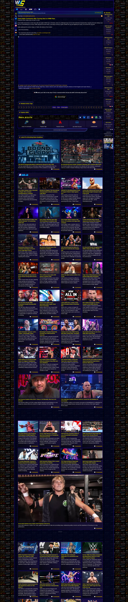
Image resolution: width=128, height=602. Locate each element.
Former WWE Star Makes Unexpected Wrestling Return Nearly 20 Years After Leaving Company (92, 556)
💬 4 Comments (34, 596)
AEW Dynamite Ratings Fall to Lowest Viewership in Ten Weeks (49, 462)
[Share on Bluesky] (84, 117)
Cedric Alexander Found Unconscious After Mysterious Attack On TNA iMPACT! (28, 585)
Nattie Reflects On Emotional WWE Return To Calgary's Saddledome (27, 360)
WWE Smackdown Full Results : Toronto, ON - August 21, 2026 (26, 555)
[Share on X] (100, 117)
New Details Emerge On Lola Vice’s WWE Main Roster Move (92, 332)
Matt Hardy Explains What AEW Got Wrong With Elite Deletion (92, 462)
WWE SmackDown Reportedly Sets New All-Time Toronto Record (92, 434)
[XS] (24, 16)
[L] (29, 16)
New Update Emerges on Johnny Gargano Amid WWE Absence (91, 303)
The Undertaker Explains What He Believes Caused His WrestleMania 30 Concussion (79, 400)
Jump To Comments (26, 126)
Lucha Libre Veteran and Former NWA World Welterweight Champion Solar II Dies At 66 (92, 192)
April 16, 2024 (36, 34)
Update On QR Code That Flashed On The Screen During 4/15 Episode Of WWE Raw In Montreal (43, 85)
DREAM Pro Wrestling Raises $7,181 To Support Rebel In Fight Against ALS (70, 192)
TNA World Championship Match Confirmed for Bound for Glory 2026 (36, 164)
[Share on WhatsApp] (96, 117)
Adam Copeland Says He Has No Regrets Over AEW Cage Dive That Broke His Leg (91, 585)
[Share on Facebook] (88, 117)
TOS (105, 136)
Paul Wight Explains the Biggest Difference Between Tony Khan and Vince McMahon (49, 361)
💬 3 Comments (55, 232)
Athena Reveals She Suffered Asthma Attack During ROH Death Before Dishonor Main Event (92, 361)
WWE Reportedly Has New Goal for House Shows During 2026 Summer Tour (27, 276)
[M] (27, 16)
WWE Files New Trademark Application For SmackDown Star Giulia (69, 556)
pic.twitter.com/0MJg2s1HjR (43, 32)
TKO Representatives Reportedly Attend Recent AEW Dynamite (69, 462)
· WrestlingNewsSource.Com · (20, 7)
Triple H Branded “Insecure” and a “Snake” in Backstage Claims (27, 332)
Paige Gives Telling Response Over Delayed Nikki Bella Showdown (92, 275)
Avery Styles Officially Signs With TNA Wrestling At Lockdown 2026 (48, 220)
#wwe (54, 107)
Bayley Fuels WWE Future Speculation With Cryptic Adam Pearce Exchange (48, 304)
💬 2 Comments (55, 446)
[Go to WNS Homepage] (20, 4)
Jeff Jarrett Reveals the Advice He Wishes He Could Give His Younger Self (70, 249)
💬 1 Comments (98, 232)
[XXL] (33, 16)
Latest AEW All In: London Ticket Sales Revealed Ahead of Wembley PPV (70, 304)
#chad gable (64, 107)
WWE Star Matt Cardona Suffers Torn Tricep (70, 275)
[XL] (31, 16)
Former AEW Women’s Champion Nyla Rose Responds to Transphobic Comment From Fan (49, 435)
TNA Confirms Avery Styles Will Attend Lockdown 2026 (48, 275)
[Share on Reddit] (92, 117)
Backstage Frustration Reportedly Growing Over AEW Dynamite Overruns (48, 333)
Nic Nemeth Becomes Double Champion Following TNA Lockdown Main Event (81, 164)
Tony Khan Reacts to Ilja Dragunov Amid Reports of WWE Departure (27, 434)
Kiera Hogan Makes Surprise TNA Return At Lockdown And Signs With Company (70, 221)
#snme (108, 83)
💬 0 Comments (55, 169)
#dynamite (108, 63)
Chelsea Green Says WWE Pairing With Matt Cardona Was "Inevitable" (70, 332)
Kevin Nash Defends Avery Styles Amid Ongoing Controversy (34, 523)
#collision (108, 127)
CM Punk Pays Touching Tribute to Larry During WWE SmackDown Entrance (70, 435)
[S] (26, 16)
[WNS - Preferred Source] (60, 97)
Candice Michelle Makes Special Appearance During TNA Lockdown (92, 220)
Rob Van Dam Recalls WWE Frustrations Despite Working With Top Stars (27, 304)
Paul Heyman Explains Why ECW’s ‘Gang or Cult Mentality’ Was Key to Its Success (37, 400)
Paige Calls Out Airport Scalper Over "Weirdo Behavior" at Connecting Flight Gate (27, 221)
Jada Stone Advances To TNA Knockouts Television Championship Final (49, 585)
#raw (58, 107)
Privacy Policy (108, 136)
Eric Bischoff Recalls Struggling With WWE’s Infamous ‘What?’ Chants (92, 248)
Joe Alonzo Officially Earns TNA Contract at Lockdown (48, 248)
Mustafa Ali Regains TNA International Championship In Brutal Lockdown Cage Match (49, 192)
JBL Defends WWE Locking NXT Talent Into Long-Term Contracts (69, 360)
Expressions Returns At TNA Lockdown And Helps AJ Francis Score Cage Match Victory (26, 249)
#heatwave (108, 53)
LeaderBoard (94, 126)
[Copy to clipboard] (80, 117)
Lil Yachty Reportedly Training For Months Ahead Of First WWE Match (27, 462)
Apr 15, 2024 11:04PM (34, 88)
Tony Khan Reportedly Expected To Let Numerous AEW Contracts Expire (49, 555)
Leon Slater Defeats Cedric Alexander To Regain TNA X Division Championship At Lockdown (28, 192)
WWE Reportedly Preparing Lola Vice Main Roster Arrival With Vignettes (70, 584)
